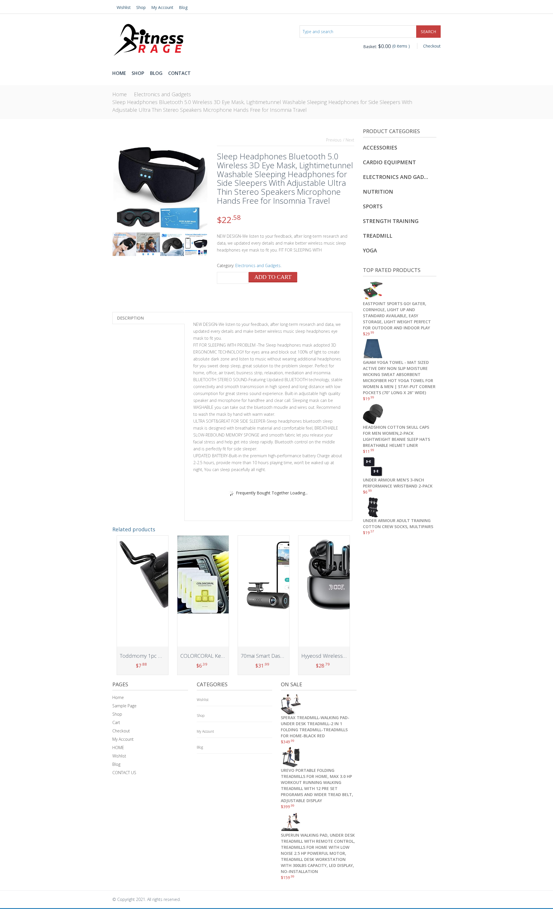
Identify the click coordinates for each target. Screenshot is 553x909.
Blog (183, 7)
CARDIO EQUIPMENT (389, 162)
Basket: (377, 46)
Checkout (432, 46)
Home (119, 73)
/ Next (348, 140)
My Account (162, 7)
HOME (118, 747)
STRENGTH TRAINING (390, 221)
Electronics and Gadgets (162, 94)
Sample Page (124, 705)
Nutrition (378, 191)
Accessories (380, 147)
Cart (116, 722)
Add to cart (272, 277)
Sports (372, 206)
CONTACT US (124, 772)
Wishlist (124, 7)
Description (130, 318)
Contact (179, 73)
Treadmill (377, 235)
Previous (334, 140)
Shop (141, 7)
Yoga (370, 250)
